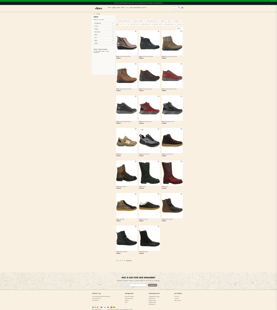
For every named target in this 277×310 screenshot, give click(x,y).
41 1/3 (179, 24)
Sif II (121, 154)
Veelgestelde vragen (154, 296)
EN (273, 1)
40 (163, 24)
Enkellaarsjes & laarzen (152, 21)
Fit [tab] (95, 37)
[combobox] (176, 8)
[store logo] (98, 8)
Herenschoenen (129, 298)
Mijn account (177, 300)
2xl (121, 24)
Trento (143, 186)
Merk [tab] (95, 35)
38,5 (148, 24)
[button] (135, 31)
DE (275, 1)
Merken (127, 300)
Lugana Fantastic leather (171, 89)
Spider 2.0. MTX (145, 154)
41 (175, 24)
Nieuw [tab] (96, 29)
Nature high (145, 251)
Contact (176, 298)
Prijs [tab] (96, 26)
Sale (126, 302)
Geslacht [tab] (97, 32)
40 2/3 (167, 24)
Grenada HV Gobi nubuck (171, 56)
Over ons (176, 296)
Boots (169, 21)
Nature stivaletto (169, 219)
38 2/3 (144, 24)
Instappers (176, 21)
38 (140, 24)
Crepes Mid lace (169, 154)
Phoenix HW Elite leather (125, 56)
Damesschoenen (129, 296)
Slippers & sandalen (138, 21)
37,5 (136, 24)
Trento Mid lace (123, 186)
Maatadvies (152, 304)
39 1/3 (156, 24)
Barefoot (163, 21)
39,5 (160, 24)
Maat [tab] (95, 40)
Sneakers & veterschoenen (124, 21)
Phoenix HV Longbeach (147, 56)
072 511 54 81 (95, 300)
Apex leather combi (147, 121)
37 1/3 (132, 24)
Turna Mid (122, 219)
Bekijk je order (152, 302)
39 (152, 24)
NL (271, 1)
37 (128, 24)
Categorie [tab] (97, 23)
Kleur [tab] (96, 43)
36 (124, 24)
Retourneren (152, 298)
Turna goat (145, 219)
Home (94, 14)
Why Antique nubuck (147, 89)
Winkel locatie (152, 300)
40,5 (171, 24)
